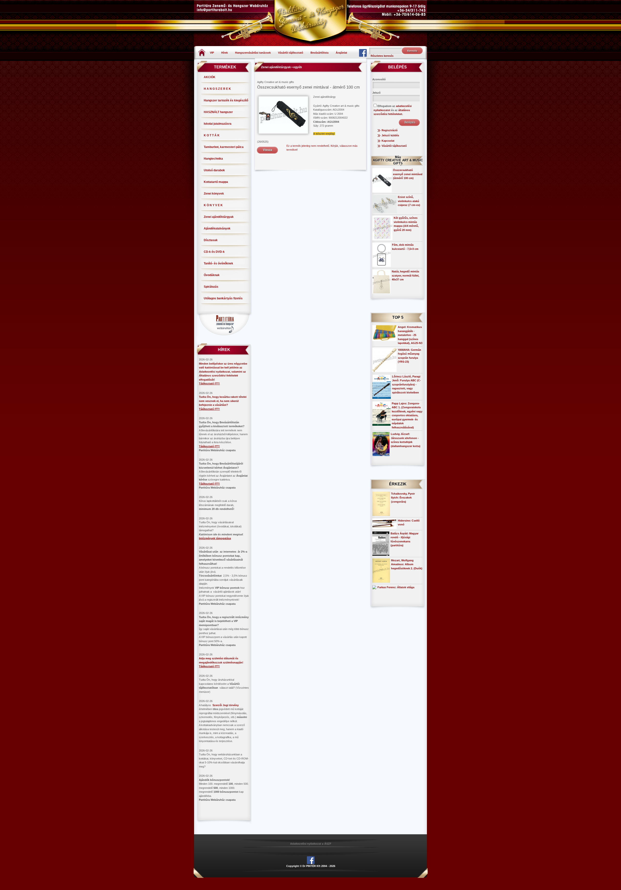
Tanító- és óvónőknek (218, 263)
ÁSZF (327, 843)
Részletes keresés (382, 55)
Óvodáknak (212, 275)
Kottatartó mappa (216, 182)
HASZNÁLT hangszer (218, 112)
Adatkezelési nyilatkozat (305, 843)
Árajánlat (341, 52)
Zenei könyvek (214, 193)
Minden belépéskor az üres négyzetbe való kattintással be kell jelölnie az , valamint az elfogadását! (223, 371)
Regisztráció (390, 130)
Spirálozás (211, 286)
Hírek (224, 52)
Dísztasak (211, 240)
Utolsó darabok (214, 170)
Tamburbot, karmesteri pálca (224, 147)
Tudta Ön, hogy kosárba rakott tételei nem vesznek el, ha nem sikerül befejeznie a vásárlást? (222, 400)
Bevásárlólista (319, 52)
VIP (212, 52)
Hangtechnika (213, 158)
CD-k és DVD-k (214, 251)
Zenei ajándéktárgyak (219, 217)
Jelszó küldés (390, 135)
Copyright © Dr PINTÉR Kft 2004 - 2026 (310, 866)
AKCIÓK (209, 77)
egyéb (297, 67)
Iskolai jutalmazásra (217, 123)
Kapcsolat (388, 140)
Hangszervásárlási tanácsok (253, 52)
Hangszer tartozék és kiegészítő (226, 100)
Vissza (267, 150)
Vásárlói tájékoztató (290, 52)
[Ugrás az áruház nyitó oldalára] (202, 52)
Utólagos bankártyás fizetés (223, 298)
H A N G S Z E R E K (217, 88)
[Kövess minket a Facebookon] (363, 52)
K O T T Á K (212, 135)
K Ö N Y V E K (213, 205)
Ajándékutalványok (217, 228)
